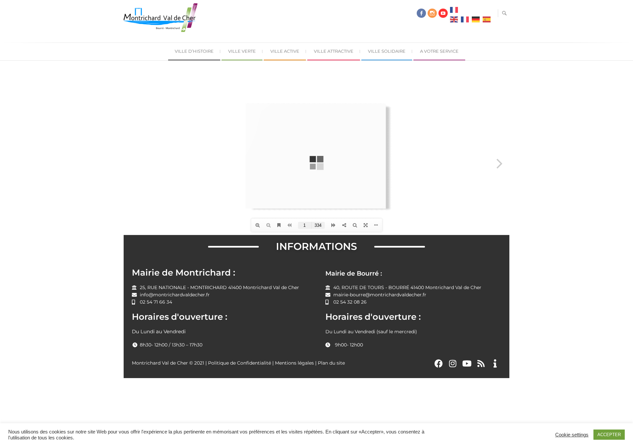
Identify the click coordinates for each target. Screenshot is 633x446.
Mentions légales (294, 363)
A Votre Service (439, 51)
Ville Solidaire (387, 51)
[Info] (495, 363)
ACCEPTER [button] (609, 434)
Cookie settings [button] (571, 434)
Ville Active (284, 51)
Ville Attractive (333, 51)
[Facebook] (421, 13)
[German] (475, 21)
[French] (454, 11)
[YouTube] (443, 13)
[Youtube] (467, 363)
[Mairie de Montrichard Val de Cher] (162, 20)
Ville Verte (242, 51)
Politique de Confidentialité (239, 363)
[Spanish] (486, 21)
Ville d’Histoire (194, 51)
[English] (454, 21)
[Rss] (481, 363)
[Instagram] (432, 13)
